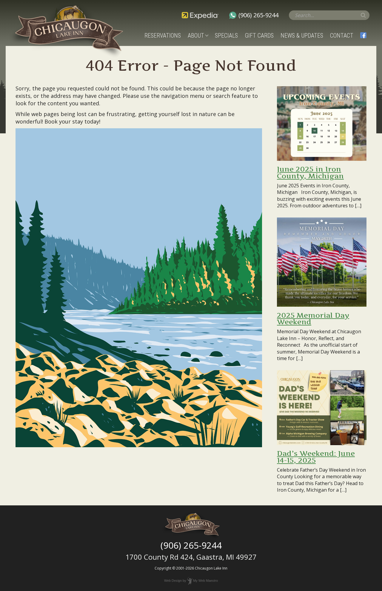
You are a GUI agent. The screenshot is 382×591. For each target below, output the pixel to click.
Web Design (173, 580)
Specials (226, 35)
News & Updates (302, 35)
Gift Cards (259, 35)
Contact (341, 35)
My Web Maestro (205, 580)
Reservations (162, 35)
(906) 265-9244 (258, 15)
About (196, 35)
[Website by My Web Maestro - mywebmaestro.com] (189, 580)
